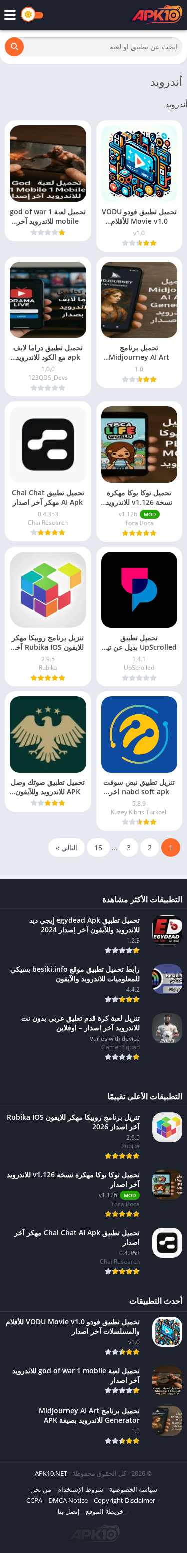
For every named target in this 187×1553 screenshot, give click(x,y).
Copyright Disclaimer (124, 1500)
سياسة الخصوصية (133, 1489)
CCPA (34, 1500)
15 (98, 847)
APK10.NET (51, 1473)
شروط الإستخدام (80, 1489)
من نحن (40, 1489)
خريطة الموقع (105, 1511)
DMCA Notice (68, 1500)
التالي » (66, 847)
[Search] (14, 46)
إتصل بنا (69, 1511)
